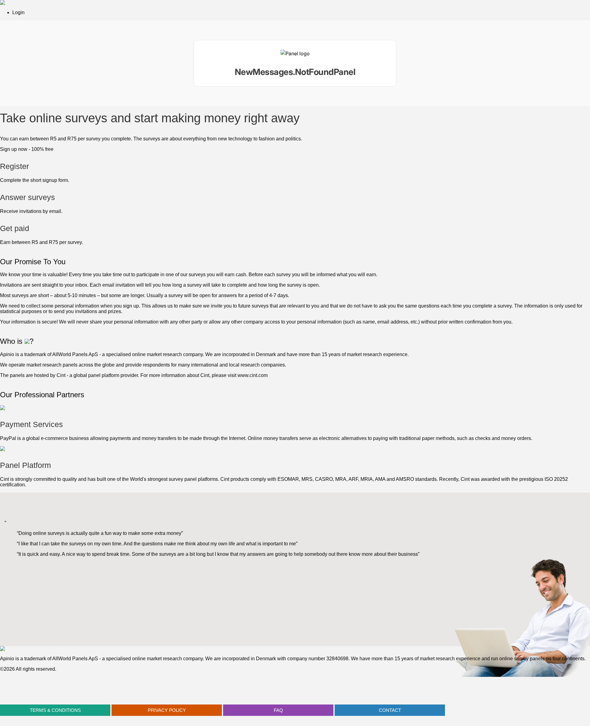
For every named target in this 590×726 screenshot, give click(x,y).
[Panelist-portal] (295, 63)
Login (18, 12)
